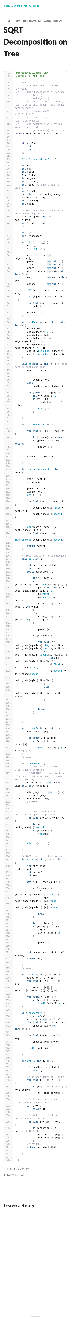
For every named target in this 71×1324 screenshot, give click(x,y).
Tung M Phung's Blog (22, 6)
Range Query (52, 20)
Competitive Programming (23, 20)
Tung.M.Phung (14, 1175)
